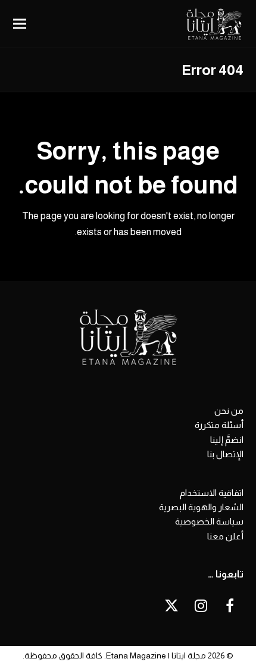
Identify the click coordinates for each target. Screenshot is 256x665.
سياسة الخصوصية (209, 521)
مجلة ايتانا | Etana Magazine (156, 655)
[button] (19, 24)
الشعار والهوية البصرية (201, 507)
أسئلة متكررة (219, 425)
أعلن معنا (225, 536)
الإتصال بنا (225, 454)
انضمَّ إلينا (226, 440)
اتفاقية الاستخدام (211, 493)
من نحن (228, 410)
